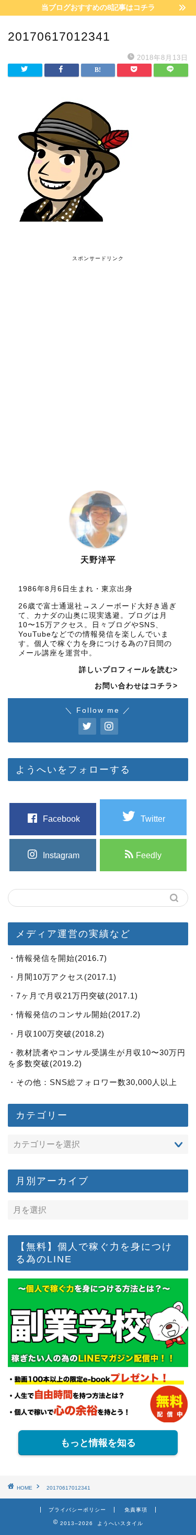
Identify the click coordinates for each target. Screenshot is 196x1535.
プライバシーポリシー (77, 1510)
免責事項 (135, 1510)
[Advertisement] (98, 360)
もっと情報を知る (98, 1442)
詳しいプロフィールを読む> (128, 670)
